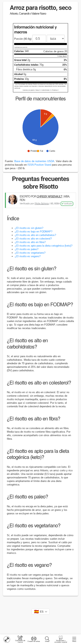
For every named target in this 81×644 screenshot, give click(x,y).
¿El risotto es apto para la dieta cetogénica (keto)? (43, 245)
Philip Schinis (42, 203)
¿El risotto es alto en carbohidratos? (35, 235)
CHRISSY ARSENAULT (49, 196)
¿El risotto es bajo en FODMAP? (33, 231)
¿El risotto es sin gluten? (29, 228)
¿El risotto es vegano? (27, 256)
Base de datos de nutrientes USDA (34, 161)
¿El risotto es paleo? (26, 249)
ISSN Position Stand (39, 164)
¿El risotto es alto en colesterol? (33, 238)
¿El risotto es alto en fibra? (30, 242)
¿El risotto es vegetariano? (30, 252)
